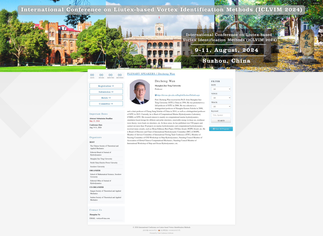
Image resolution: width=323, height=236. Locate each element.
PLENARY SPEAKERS (141, 73)
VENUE (214, 93)
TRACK (214, 102)
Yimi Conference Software (165, 233)
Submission (105, 91)
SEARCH (221, 120)
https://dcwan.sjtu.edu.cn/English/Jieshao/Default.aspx (178, 95)
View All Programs (222, 129)
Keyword (214, 111)
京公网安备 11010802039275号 (170, 230)
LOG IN (316, 3)
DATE (213, 85)
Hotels (105, 97)
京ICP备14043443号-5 (150, 230)
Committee (105, 103)
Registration (105, 85)
